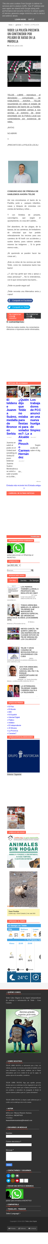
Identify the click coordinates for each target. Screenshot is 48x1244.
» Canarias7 (11, 733)
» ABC (9, 712)
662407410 (18, 1115)
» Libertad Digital (13, 717)
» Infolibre (10, 723)
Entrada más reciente (15, 485)
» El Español (12, 715)
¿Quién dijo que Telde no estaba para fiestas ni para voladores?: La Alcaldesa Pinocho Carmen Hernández (24, 428)
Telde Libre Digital (31, 1221)
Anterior (10, 774)
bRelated (38, 481)
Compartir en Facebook (22, 300)
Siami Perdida (14, 911)
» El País (10, 707)
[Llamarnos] (8, 1176)
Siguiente (17, 774)
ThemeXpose (23, 1223)
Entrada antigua (34, 485)
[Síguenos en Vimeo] (26, 1181)
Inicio (10, 25)
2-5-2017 (9, 437)
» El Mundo (11, 709)
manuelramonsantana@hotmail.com (19, 1120)
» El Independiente (14, 725)
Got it (31, 19)
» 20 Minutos (12, 728)
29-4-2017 (21, 461)
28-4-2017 (33, 437)
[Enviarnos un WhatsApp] (13, 1176)
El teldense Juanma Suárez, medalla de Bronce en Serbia (12, 416)
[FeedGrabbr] (24, 536)
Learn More (20, 19)
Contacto (33, 1228)
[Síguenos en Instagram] (13, 1181)
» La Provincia (12, 731)
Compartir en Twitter (20, 307)
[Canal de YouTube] (17, 1181)
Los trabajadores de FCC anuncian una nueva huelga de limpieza (35, 416)
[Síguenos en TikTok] (22, 1181)
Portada (12, 1228)
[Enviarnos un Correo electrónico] (17, 1176)
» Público (10, 720)
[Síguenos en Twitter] (8, 1181)
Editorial (23, 1228)
